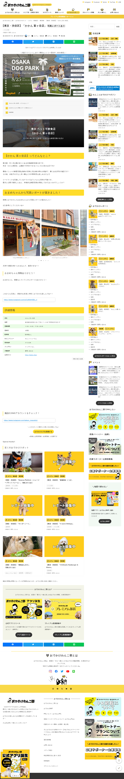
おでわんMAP (104, 521)
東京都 (63, 36)
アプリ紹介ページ (23, 635)
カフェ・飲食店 (39, 36)
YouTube (112, 2)
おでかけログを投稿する (43, 431)
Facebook (97, 2)
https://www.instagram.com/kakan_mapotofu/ (21, 420)
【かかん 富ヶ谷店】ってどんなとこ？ (19, 103)
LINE (119, 2)
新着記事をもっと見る (105, 199)
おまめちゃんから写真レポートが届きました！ (21, 108)
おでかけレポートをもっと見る (105, 356)
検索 (117, 26)
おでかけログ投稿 (119, 768)
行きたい (119, 760)
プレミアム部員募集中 (63, 635)
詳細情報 (11, 112)
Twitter (105, 2)
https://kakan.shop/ (31, 355)
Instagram (87, 2)
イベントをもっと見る (105, 403)
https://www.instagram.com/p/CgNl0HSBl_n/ (20, 300)
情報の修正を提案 (78, 359)
